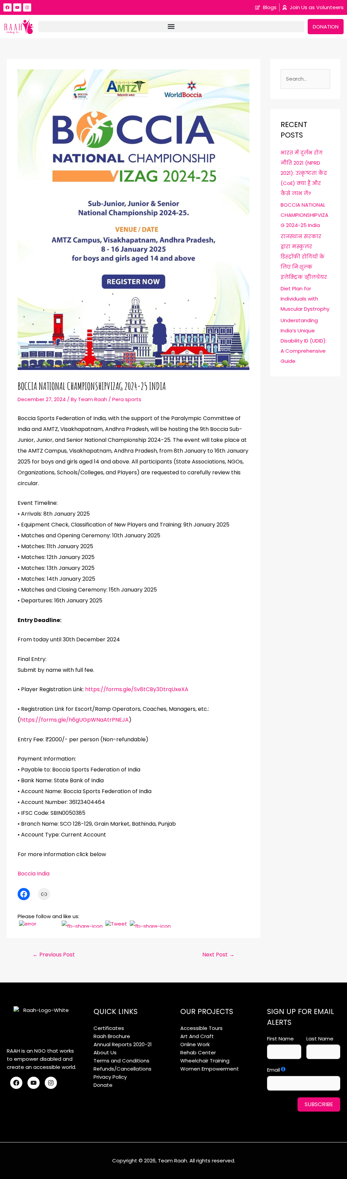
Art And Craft (197, 1036)
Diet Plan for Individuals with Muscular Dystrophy (305, 298)
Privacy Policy (110, 1076)
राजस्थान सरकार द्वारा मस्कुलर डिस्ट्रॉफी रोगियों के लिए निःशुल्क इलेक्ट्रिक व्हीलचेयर (304, 257)
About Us (105, 1052)
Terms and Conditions (121, 1060)
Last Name (319, 1038)
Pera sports (126, 399)
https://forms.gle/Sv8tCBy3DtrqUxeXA (136, 689)
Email (273, 1069)
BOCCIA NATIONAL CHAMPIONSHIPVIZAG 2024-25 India (304, 215)
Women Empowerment (209, 1068)
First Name (280, 1038)
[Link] (44, 894)
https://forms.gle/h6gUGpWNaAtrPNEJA (74, 720)
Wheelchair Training (204, 1060)
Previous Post (54, 954)
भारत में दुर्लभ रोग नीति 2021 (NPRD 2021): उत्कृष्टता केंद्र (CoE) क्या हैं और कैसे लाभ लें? (304, 173)
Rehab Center (198, 1052)
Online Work (195, 1044)
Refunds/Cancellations (122, 1068)
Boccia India (33, 873)
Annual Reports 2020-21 (123, 1044)
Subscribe (319, 1104)
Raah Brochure (112, 1036)
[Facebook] (24, 894)
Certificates (109, 1028)
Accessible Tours (201, 1028)
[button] (171, 26)
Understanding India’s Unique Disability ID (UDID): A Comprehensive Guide (304, 341)
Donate (103, 1085)
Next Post (218, 954)
